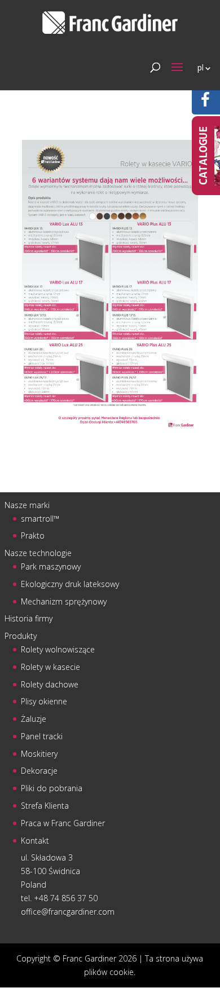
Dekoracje (39, 770)
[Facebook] (205, 102)
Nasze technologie (38, 553)
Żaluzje (33, 718)
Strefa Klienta (45, 805)
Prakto (33, 535)
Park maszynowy (51, 566)
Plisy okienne (44, 701)
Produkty (21, 635)
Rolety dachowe (49, 684)
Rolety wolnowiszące (58, 649)
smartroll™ (40, 518)
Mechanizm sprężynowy (64, 601)
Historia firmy (28, 618)
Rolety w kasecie (50, 666)
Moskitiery (39, 753)
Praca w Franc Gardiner (63, 823)
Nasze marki (27, 505)
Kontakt (35, 840)
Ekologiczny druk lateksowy (70, 584)
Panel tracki (42, 736)
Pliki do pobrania (51, 788)
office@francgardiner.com (68, 911)
